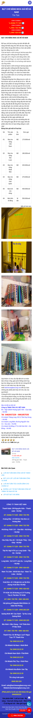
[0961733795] (29, 703)
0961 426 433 (16, 33)
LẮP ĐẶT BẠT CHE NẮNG (11, 494)
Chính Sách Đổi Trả (21, 709)
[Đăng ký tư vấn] (29, 697)
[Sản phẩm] (29, 710)
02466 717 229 (16, 23)
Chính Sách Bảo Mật (21, 707)
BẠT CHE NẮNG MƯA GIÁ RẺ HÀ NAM (14, 38)
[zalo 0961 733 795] (22, 28)
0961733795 (18, 715)
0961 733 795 (16, 28)
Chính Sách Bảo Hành (8, 707)
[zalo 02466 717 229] (23, 23)
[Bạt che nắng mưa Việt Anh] (3, 3)
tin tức (15, 15)
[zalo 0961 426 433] (22, 33)
